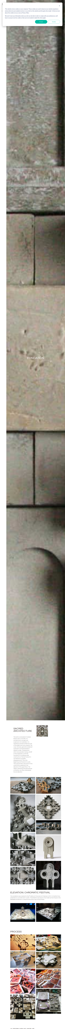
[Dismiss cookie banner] (59, 6)
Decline (54, 21)
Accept (41, 21)
